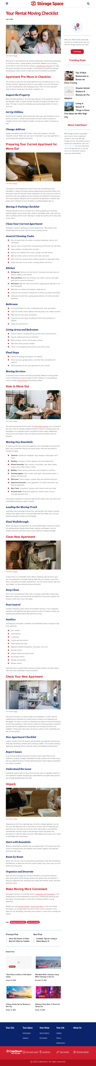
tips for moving (33, 922)
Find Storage (77, 52)
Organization (27, 1033)
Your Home (44, 1027)
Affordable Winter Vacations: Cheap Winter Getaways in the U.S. (47, 975)
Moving (12, 966)
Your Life (60, 1027)
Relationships (60, 1043)
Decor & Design (44, 1033)
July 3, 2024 (9, 19)
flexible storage (22, 380)
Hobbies (42, 996)
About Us (77, 1027)
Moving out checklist (18, 922)
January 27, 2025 (11, 980)
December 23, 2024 (40, 980)
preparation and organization (45, 894)
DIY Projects (43, 1038)
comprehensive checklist (44, 66)
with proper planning (41, 426)
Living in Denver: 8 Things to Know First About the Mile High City (76, 110)
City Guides (43, 966)
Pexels (15, 56)
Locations (46, 1052)
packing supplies (24, 906)
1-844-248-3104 (69, 146)
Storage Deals (82, 1052)
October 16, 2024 (11, 1010)
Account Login (32, 1052)
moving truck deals (36, 906)
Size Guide (64, 1052)
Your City (10, 1027)
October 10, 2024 (40, 1010)
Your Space (28, 1027)
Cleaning (25, 1038)
